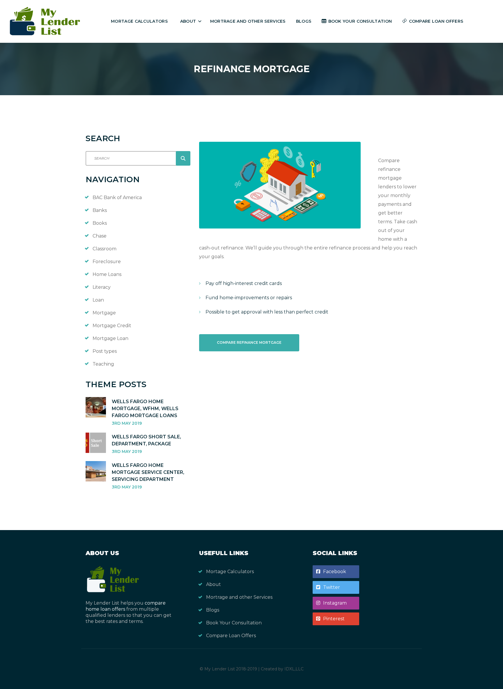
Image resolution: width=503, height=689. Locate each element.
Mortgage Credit (112, 325)
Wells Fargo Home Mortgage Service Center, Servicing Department (148, 472)
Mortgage (104, 313)
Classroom (104, 248)
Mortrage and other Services (248, 21)
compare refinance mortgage (249, 342)
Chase (100, 236)
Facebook (334, 571)
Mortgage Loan (110, 338)
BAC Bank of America (117, 197)
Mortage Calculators (139, 21)
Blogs (303, 21)
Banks (100, 210)
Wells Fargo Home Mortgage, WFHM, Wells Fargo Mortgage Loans (145, 408)
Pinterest (334, 618)
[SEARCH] (183, 158)
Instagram (335, 603)
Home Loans (107, 274)
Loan (98, 300)
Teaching (103, 364)
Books (100, 223)
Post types (105, 351)
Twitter (331, 587)
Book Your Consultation (360, 21)
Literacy (102, 287)
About (188, 21)
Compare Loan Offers (436, 21)
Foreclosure (107, 261)
